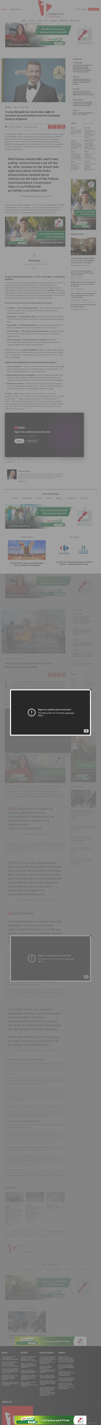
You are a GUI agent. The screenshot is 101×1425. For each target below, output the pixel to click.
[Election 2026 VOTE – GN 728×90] (50, 1424)
